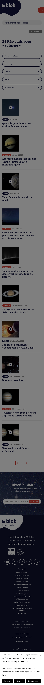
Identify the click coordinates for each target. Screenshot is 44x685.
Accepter (7, 681)
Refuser (20, 681)
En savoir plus (33, 681)
